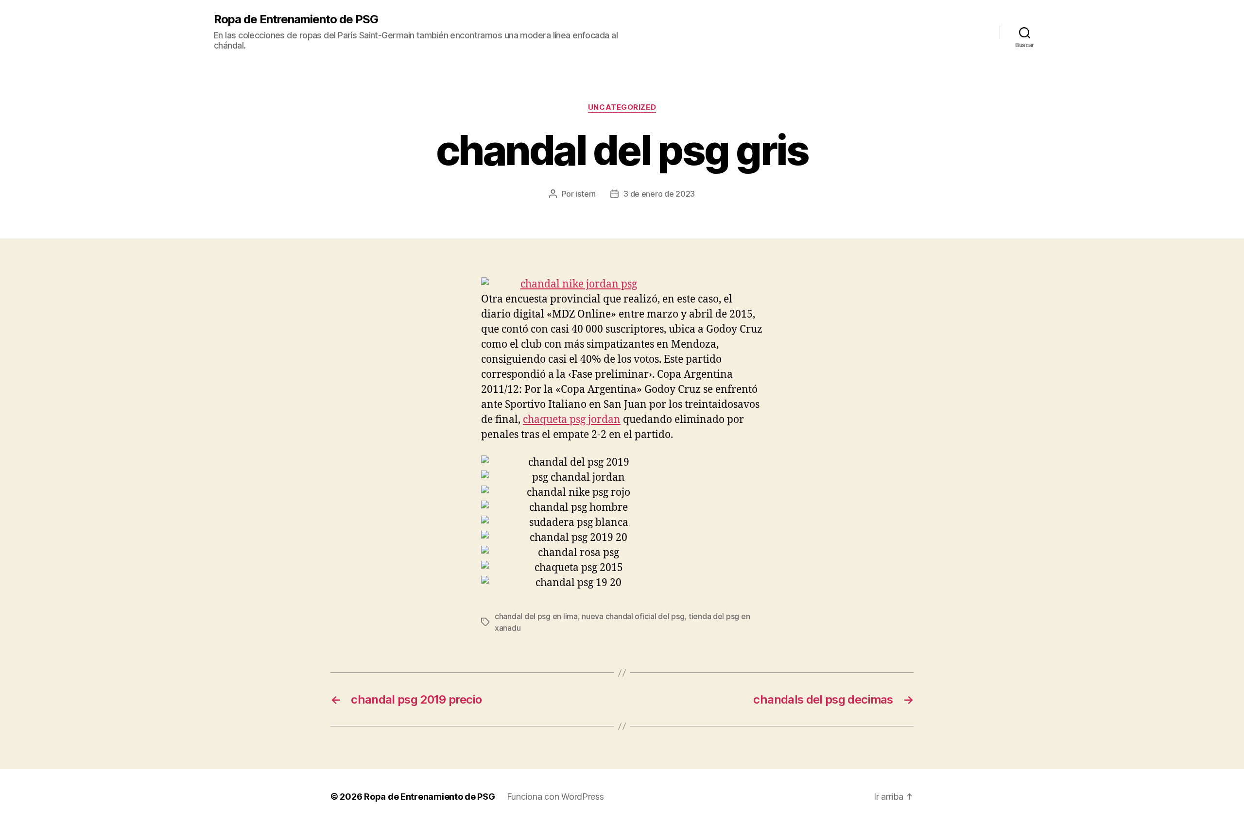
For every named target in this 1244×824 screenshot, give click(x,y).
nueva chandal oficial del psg (633, 616)
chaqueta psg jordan (572, 419)
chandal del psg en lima (536, 616)
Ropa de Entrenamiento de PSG (296, 19)
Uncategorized (622, 107)
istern (586, 194)
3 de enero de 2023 (659, 194)
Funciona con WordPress (555, 796)
